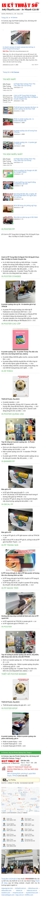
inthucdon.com (6, 890)
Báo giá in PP (6, 489)
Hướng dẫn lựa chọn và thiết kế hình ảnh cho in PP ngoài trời (20, 617)
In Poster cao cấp (11, 324)
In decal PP (7, 504)
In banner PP (8, 461)
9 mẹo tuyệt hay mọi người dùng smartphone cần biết (25, 183)
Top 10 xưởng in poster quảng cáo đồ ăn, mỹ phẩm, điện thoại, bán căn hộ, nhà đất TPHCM (20, 656)
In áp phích (7, 371)
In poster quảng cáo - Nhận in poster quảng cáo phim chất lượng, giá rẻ (18, 737)
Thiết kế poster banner (14, 674)
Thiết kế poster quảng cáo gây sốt (14, 705)
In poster (6, 627)
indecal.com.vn (32, 890)
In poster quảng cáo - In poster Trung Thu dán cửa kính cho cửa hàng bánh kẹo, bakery (19, 353)
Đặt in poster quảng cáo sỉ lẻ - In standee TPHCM (19, 451)
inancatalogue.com (7, 895)
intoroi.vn (19, 890)
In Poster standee (11, 276)
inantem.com (5, 892)
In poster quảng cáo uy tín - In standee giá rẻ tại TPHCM (18, 305)
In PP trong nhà (9, 545)
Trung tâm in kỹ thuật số (9, 879)
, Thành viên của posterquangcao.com (16, 51)
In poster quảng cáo (12, 414)
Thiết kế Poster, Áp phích (10, 399)
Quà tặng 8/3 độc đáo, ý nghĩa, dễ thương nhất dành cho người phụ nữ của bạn (25, 195)
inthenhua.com (33, 888)
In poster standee (9, 402)
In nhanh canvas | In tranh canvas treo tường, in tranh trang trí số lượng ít (19, 48)
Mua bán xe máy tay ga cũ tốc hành (26, 217)
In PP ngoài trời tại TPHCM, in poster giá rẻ (18, 621)
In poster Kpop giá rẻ (10, 744)
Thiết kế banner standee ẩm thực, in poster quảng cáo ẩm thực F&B (26, 108)
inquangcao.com (7, 888)
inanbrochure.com (32, 892)
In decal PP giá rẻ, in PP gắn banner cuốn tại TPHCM (21, 535)
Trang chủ (4, 17)
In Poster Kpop (9, 708)
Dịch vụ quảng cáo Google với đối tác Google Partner (25, 171)
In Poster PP (8, 229)
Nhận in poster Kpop (10, 741)
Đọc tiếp (34, 64)
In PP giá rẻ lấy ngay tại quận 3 (13, 492)
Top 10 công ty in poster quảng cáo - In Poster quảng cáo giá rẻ (18, 443)
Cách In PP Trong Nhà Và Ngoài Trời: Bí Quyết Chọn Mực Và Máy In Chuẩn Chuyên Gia (26, 97)
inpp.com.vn (20, 895)
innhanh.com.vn (20, 888)
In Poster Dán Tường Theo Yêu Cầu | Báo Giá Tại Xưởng (24, 84)
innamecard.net (18, 892)
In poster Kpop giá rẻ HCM (12, 746)
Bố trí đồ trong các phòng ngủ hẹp (25, 205)
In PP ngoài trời (9, 588)
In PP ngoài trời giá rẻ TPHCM (13, 623)
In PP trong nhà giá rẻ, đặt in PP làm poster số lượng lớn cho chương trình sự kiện (20, 574)
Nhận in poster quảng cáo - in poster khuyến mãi (24, 119)
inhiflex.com (29, 895)
